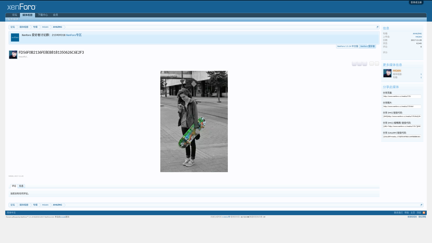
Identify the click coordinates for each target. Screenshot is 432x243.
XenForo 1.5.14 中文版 (347, 46)
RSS (424, 212)
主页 (413, 213)
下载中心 (43, 15)
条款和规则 (412, 217)
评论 (14, 186)
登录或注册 (416, 2)
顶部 (419, 213)
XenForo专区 (74, 35)
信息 (21, 186)
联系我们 (398, 213)
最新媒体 (13, 19)
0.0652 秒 (226, 217)
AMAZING (417, 34)
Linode (62, 217)
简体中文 (11, 213)
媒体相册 (27, 15)
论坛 (14, 15)
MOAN (11, 176)
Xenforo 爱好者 (367, 46)
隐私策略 (422, 217)
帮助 (406, 213)
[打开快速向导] (377, 27)
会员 (55, 15)
